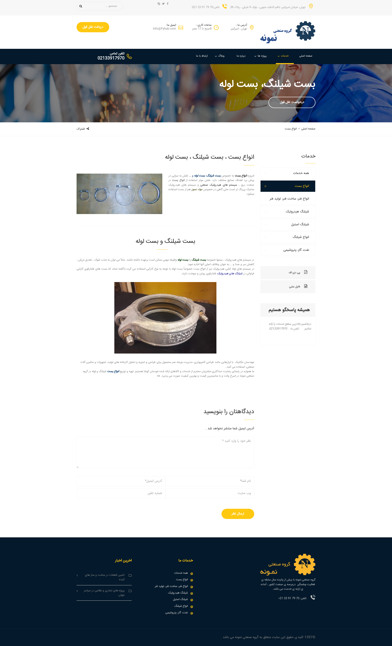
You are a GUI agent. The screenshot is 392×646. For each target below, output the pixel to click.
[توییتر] (163, 4)
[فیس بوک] (167, 4)
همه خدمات (301, 173)
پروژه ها (262, 56)
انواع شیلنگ (301, 237)
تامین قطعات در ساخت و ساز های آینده (105, 577)
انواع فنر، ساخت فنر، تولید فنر (289, 198)
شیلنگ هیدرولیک (297, 211)
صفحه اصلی (305, 56)
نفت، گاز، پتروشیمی (296, 250)
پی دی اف (294, 272)
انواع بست (302, 186)
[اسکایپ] (159, 4)
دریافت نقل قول (92, 27)
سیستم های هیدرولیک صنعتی (218, 185)
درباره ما (241, 56)
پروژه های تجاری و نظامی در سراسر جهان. (104, 592)
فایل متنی (294, 287)
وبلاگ (221, 56)
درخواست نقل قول (292, 102)
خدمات (285, 56)
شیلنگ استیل (300, 224)
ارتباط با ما (202, 56)
